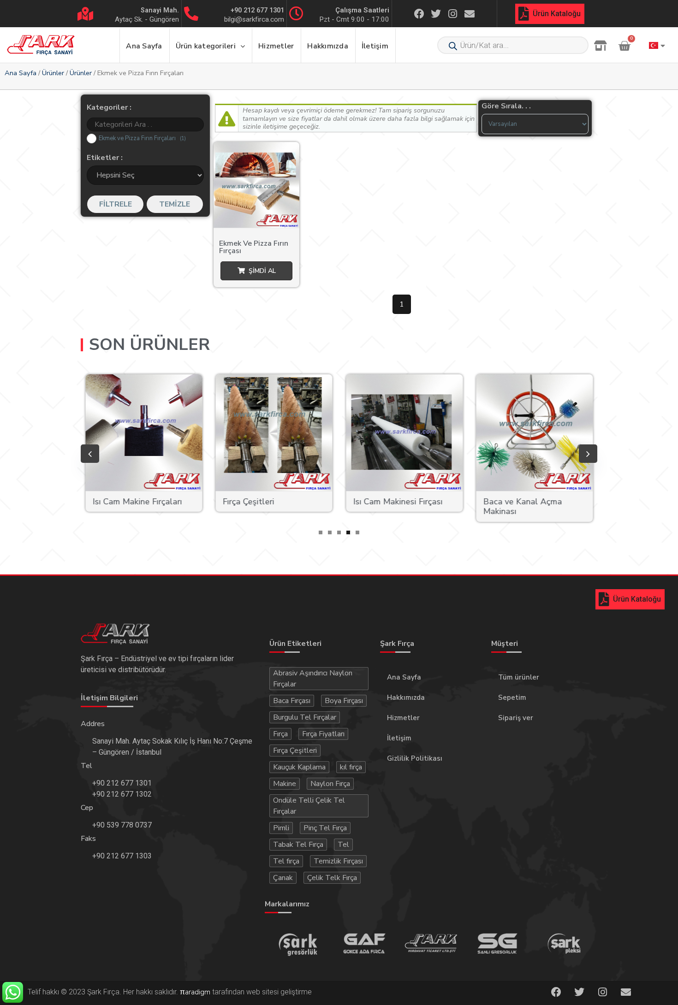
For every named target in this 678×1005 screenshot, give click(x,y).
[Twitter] (436, 13)
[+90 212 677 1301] (191, 13)
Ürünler (53, 72)
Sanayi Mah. (160, 10)
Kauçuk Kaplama (299, 767)
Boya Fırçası (344, 701)
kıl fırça (351, 767)
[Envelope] (470, 13)
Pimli (281, 828)
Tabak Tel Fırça (298, 844)
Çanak (283, 878)
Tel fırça (286, 861)
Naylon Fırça (330, 784)
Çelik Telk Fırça (332, 878)
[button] (320, 532)
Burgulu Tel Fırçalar (304, 717)
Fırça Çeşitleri (295, 750)
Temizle (174, 204)
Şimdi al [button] (262, 270)
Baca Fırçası (291, 701)
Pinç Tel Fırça (325, 828)
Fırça (280, 734)
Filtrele (115, 204)
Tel (343, 844)
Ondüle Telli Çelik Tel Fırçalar (309, 805)
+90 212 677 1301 (257, 10)
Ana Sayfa (20, 72)
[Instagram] (453, 13)
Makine (284, 784)
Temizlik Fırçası (338, 861)
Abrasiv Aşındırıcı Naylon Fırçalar (312, 678)
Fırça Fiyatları (323, 734)
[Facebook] (419, 13)
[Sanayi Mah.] (85, 14)
